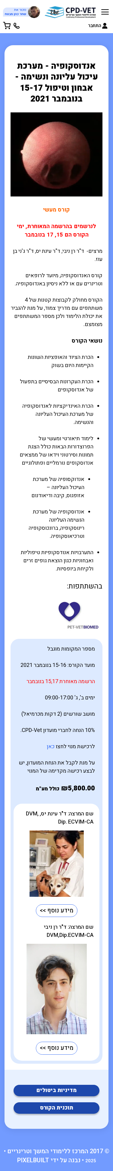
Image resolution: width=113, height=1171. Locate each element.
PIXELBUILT (33, 1160)
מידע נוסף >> (57, 910)
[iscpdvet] (70, 11)
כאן (51, 746)
